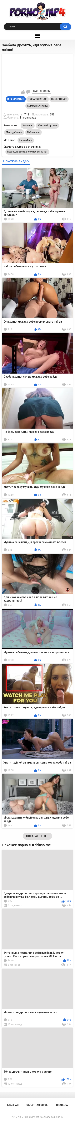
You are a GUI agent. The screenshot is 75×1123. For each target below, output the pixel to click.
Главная (12, 1105)
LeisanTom (25, 140)
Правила (62, 1105)
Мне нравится (23, 92)
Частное (27, 125)
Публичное (33, 132)
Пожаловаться (37, 99)
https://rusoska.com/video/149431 (27, 151)
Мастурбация (14, 132)
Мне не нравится (28, 92)
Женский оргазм (47, 125)
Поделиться (59, 99)
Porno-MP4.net (31, 1117)
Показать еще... (37, 836)
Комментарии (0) (37, 105)
